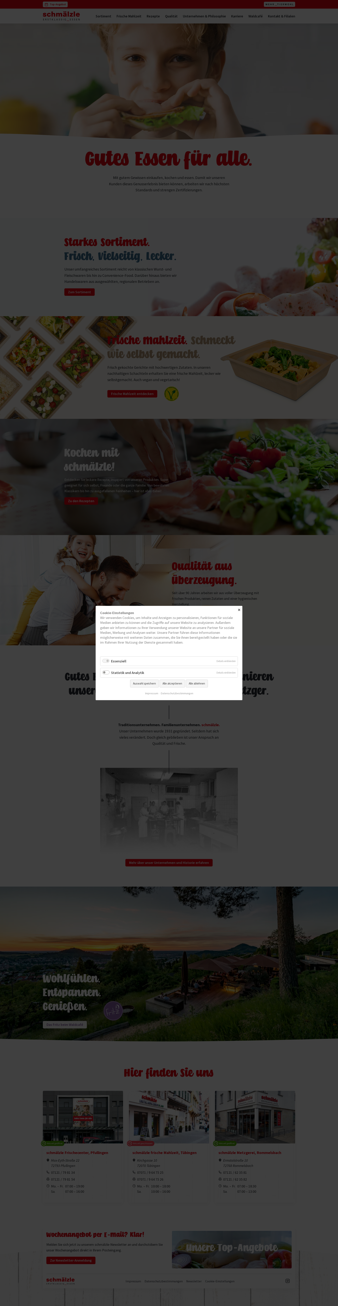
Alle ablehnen (197, 683)
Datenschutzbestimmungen (177, 693)
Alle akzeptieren (172, 683)
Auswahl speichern (144, 683)
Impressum (151, 693)
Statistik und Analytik (127, 672)
